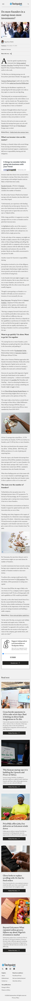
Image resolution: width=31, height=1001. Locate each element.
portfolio (14, 380)
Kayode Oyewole (6, 186)
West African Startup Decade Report (15, 391)
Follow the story (12, 733)
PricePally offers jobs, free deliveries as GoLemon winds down (15, 826)
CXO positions (20, 579)
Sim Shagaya (21, 126)
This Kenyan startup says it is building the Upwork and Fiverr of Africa (15, 772)
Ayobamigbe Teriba (20, 350)
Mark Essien (4, 126)
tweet (24, 76)
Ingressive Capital (21, 353)
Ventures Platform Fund (8, 81)
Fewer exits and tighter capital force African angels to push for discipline (20, 615)
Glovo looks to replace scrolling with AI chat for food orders (13, 878)
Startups (9, 49)
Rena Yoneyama (5, 300)
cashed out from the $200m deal (19, 83)
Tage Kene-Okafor (9, 42)
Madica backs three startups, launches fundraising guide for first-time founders (20, 132)
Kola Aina (10, 65)
